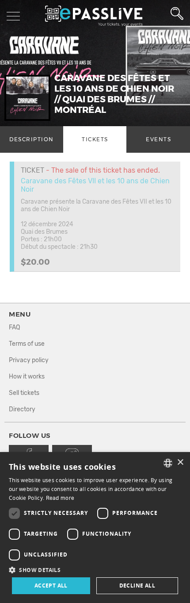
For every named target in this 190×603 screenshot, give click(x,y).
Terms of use (27, 344)
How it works (27, 376)
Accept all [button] (51, 585)
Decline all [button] (137, 585)
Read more (60, 498)
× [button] (180, 462)
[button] (95, 569)
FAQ (14, 327)
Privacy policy (29, 360)
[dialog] (95, 527)
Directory (22, 409)
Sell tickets (24, 393)
